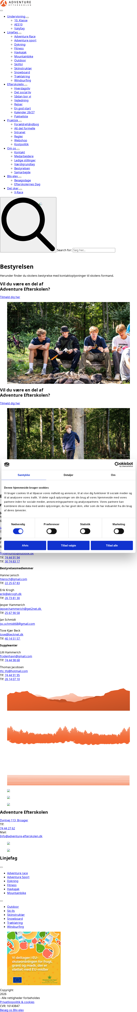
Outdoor (13, 907)
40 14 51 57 (13, 639)
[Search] (28, 224)
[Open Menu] (1, 10)
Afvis (25, 545)
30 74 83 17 (12, 561)
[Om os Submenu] (18, 149)
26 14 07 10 (12, 679)
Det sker (13, 188)
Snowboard (15, 919)
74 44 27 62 (7, 828)
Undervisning (16, 16)
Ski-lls (11, 911)
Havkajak (13, 889)
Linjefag (13, 32)
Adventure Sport (18, 877)
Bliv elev (13, 176)
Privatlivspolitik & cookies (17, 1002)
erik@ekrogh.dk (11, 594)
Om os (12, 148)
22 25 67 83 (12, 583)
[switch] (52, 531)
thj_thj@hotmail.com (14, 671)
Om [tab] (113, 474)
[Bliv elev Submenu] (20, 177)
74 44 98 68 (12, 660)
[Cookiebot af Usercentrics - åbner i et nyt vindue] (117, 464)
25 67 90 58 (12, 613)
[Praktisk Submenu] (20, 121)
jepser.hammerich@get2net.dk (21, 609)
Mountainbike (16, 893)
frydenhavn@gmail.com (16, 656)
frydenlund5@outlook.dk (17, 553)
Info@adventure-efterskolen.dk (21, 836)
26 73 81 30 (12, 598)
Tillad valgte (68, 545)
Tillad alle (112, 545)
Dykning (12, 881)
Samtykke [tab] (24, 474)
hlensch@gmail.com (13, 579)
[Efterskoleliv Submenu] (25, 85)
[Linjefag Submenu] (20, 33)
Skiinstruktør (16, 915)
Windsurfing (15, 927)
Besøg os (6, 1010)
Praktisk (13, 120)
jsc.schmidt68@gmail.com (17, 624)
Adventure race (17, 873)
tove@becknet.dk (11, 634)
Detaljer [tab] (68, 474)
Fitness (12, 885)
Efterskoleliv (15, 84)
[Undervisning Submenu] (27, 17)
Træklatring (15, 923)
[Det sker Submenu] (20, 189)
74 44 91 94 (12, 557)
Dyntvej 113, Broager (14, 820)
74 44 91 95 (12, 675)
